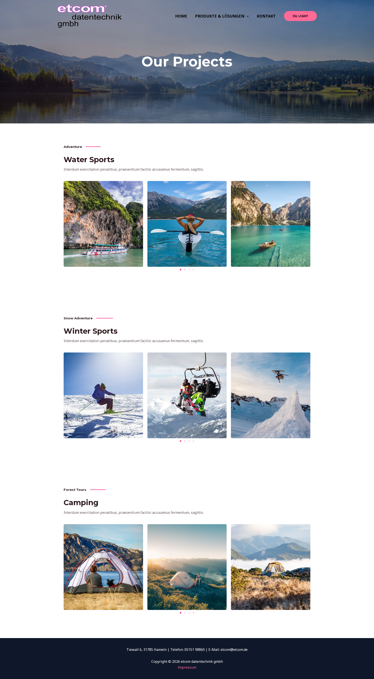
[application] (246, 16)
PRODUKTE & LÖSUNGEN (219, 16)
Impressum (187, 667)
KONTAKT (266, 16)
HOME (181, 16)
